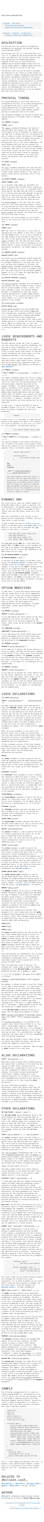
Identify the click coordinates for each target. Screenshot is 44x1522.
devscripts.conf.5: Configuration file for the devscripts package (22, 1504)
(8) (18, 563)
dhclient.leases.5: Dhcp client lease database (25, 1508)
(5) (8, 367)
